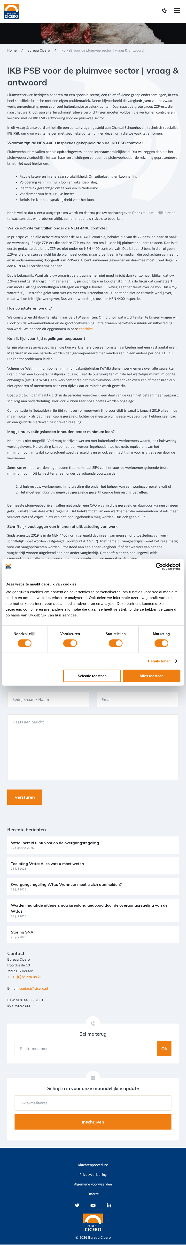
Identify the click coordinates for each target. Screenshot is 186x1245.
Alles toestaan (151, 676)
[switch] (70, 643)
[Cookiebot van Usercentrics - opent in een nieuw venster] (159, 566)
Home (12, 51)
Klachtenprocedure (93, 1165)
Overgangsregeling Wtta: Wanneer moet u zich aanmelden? (66, 884)
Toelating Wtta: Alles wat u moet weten (47, 863)
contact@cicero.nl (33, 989)
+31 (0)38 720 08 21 (26, 977)
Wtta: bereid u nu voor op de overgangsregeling (55, 842)
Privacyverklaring (93, 1175)
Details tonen (159, 661)
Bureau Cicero (38, 51)
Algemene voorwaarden (93, 1184)
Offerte (93, 1194)
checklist (86, 329)
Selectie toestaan (92, 676)
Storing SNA (22, 932)
